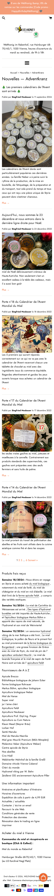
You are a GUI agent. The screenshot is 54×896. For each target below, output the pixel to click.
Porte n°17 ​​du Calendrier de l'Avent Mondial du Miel (23, 402)
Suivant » (33, 560)
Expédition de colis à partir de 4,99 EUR (23, 797)
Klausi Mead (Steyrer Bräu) (16, 724)
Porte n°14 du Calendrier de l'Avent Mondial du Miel (23, 489)
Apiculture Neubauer (13, 712)
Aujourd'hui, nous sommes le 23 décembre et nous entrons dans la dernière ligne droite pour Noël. (23, 219)
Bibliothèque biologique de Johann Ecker (23, 680)
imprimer (7, 825)
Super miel (8, 700)
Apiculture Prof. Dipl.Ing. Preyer (19, 716)
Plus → (5, 203)
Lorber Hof (8, 728)
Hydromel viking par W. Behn (18, 771)
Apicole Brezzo (10, 676)
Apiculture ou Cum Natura (16, 720)
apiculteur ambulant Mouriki (16, 655)
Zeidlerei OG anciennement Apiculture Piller (25, 775)
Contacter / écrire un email (16, 805)
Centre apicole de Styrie (15, 748)
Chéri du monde (11, 767)
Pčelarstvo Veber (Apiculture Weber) (21, 744)
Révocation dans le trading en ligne (21, 821)
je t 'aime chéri (10, 704)
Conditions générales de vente (18, 813)
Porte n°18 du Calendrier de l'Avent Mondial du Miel (23, 304)
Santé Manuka (9, 732)
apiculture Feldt (35, 663)
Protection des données (14, 817)
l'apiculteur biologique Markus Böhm (24, 617)
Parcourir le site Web (13, 809)
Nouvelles (10, 79)
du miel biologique (39, 583)
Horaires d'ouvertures (13, 793)
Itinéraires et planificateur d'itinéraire (22, 789)
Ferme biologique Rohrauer (16, 684)
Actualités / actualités (13, 801)
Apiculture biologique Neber (17, 692)
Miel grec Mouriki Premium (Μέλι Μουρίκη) (25, 740)
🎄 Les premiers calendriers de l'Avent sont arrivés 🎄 (26, 89)
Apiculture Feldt (10, 708)
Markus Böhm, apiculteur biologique (21, 688)
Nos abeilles (8, 751)
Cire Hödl (7, 755)
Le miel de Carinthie (37, 605)
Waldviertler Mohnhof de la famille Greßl (23, 759)
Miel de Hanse (9, 696)
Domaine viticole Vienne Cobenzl (19, 763)
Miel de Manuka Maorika (15, 736)
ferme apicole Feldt (28, 595)
